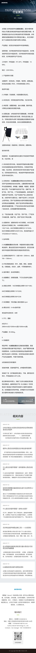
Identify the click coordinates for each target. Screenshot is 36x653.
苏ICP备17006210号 (21, 651)
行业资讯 (20, 18)
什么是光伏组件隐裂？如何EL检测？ (15, 509)
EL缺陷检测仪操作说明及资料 (13, 567)
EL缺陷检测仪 (19, 29)
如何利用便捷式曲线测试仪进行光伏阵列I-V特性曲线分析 (18, 489)
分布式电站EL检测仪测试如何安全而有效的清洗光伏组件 (18, 429)
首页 (15, 18)
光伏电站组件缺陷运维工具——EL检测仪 (17, 528)
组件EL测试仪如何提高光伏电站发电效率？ (18, 448)
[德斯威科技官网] (4, 2)
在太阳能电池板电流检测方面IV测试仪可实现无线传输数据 (18, 547)
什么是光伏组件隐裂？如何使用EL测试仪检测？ (18, 468)
